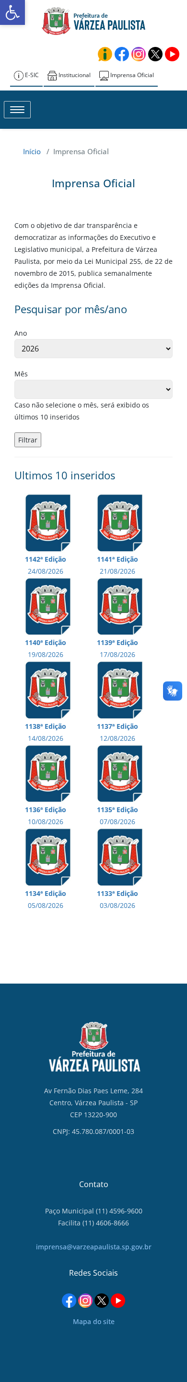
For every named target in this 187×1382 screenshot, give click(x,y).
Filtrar (27, 439)
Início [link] (32, 151)
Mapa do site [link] (94, 1321)
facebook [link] (122, 54)
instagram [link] (138, 54)
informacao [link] (105, 54)
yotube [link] (172, 54)
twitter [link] (155, 54)
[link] (12, 12)
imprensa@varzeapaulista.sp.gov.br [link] (94, 1246)
